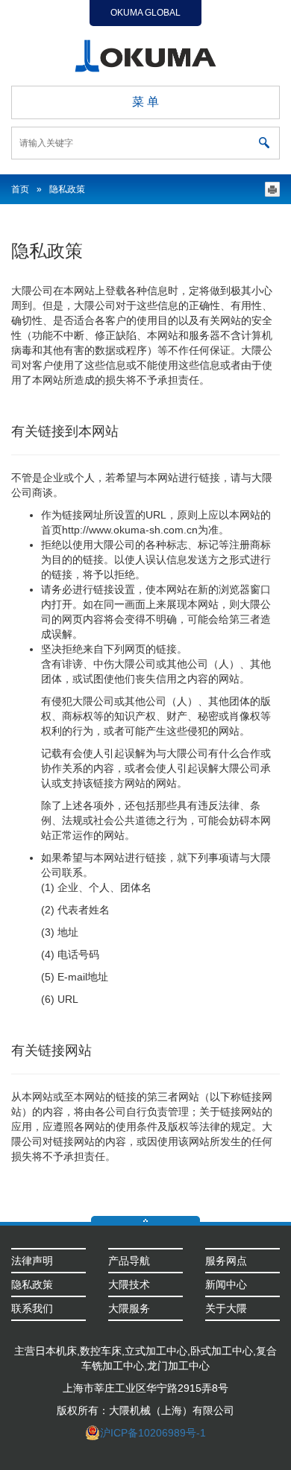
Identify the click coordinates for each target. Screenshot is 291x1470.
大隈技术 (129, 1284)
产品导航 (129, 1261)
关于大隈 (226, 1308)
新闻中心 (226, 1284)
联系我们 (32, 1308)
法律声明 (32, 1261)
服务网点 (226, 1261)
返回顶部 (145, 1219)
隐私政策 (32, 1284)
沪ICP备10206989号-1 (153, 1433)
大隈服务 (129, 1308)
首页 (20, 189)
